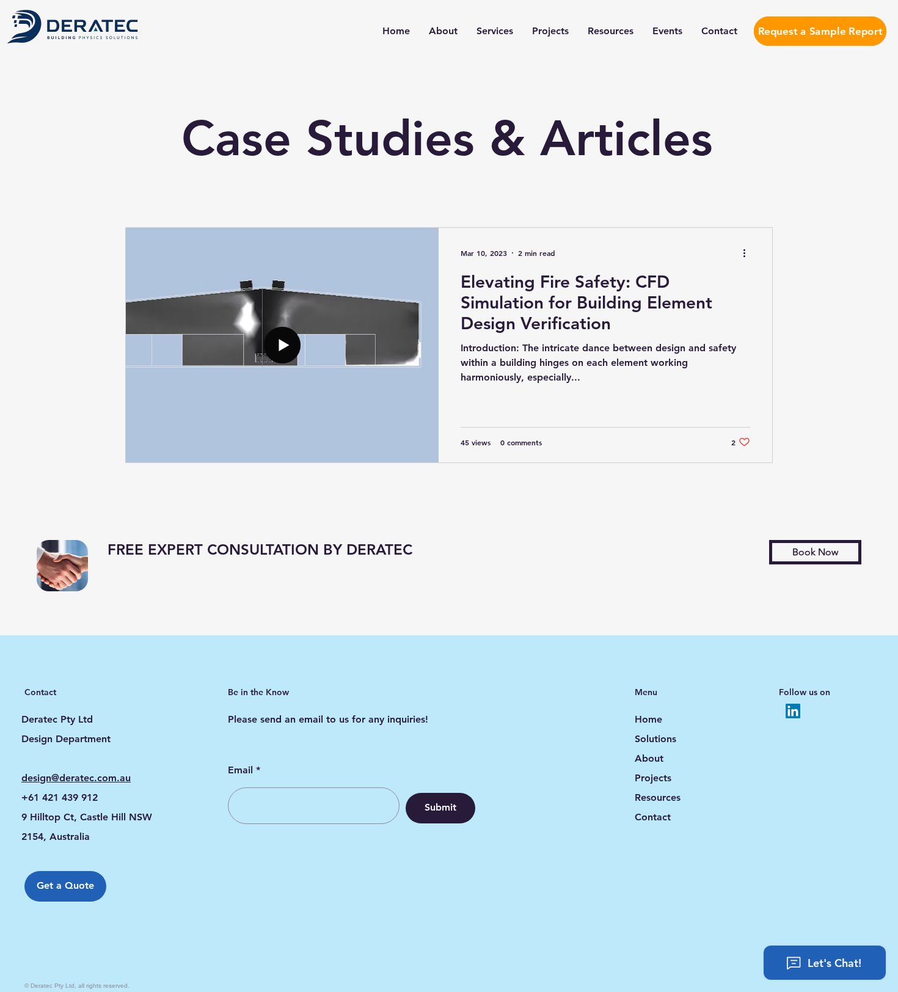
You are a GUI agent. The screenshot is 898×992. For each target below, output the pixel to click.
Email (240, 770)
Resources (658, 797)
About (649, 758)
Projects (653, 778)
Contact (653, 817)
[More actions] (748, 253)
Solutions (655, 739)
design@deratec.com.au (76, 778)
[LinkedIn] (793, 711)
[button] (815, 552)
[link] (320, 550)
